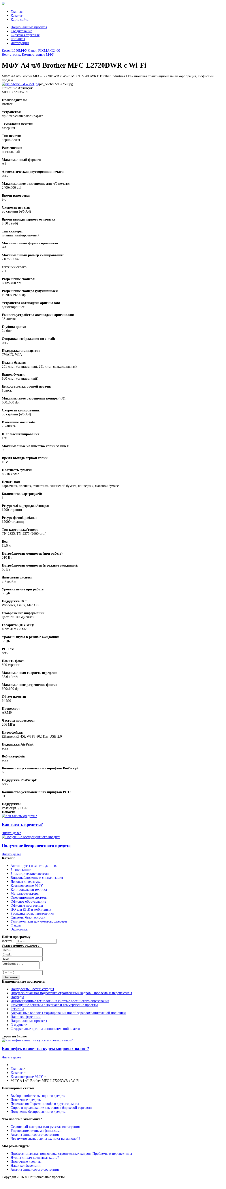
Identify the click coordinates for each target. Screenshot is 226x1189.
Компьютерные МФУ (27, 885)
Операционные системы (29, 897)
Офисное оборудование (28, 901)
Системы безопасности (28, 917)
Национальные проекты (29, 27)
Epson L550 (10, 50)
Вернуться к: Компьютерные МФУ (28, 54)
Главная (17, 11)
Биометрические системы (30, 873)
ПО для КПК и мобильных (31, 909)
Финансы (18, 39)
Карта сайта (19, 19)
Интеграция (20, 43)
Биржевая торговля (25, 35)
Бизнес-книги (21, 869)
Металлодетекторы (25, 893)
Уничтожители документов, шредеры (39, 921)
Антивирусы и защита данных (34, 865)
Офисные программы (27, 905)
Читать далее (11, 833)
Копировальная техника (29, 889)
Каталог (17, 15)
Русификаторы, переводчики (32, 913)
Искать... (8, 941)
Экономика (19, 929)
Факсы (16, 925)
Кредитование (21, 31)
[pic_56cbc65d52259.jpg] (20, 84)
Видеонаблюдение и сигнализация (37, 877)
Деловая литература (26, 881)
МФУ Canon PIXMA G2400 (39, 50)
